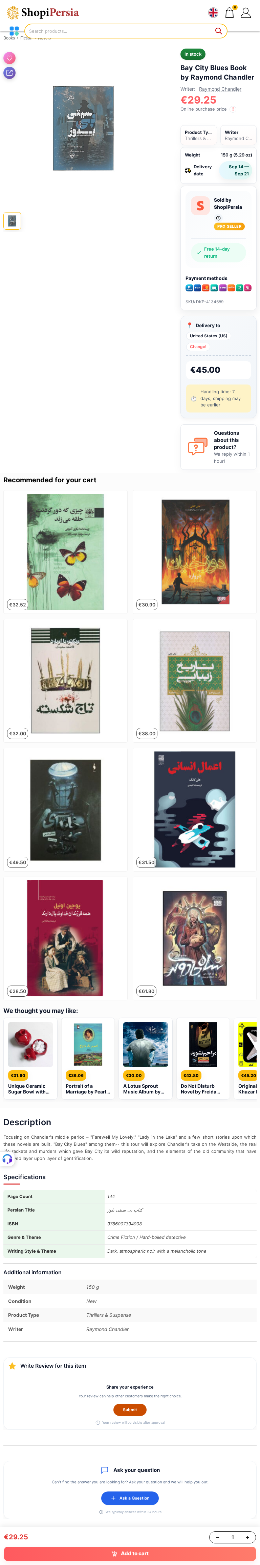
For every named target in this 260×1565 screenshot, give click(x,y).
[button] (246, 12)
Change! (198, 346)
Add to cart (135, 1553)
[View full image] (83, 128)
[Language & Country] (213, 12)
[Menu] (14, 31)
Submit (130, 1409)
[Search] (219, 31)
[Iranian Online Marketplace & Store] (47, 12)
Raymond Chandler (220, 89)
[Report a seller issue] (218, 218)
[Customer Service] (7, 1158)
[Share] (9, 73)
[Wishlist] (9, 58)
